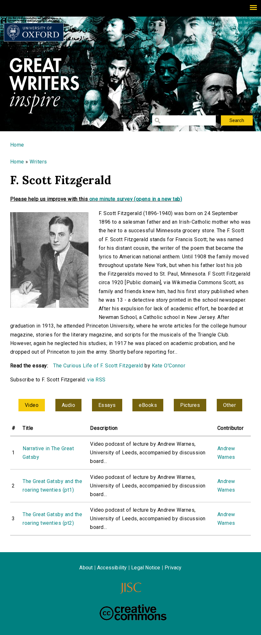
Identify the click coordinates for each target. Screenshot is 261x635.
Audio (68, 405)
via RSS (96, 380)
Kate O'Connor (168, 366)
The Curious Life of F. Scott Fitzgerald (98, 366)
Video (32, 405)
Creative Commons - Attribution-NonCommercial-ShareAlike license (133, 612)
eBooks (148, 405)
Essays (107, 405)
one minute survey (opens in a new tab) (135, 199)
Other (229, 405)
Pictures (190, 405)
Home (17, 145)
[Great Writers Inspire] (34, 32)
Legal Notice (145, 568)
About (86, 568)
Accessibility (112, 568)
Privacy (173, 568)
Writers (38, 162)
